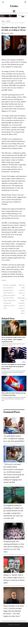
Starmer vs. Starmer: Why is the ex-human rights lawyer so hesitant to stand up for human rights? (14, 579)
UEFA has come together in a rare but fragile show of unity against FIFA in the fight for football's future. (13, 366)
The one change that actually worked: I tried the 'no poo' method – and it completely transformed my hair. (13, 339)
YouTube (4, 280)
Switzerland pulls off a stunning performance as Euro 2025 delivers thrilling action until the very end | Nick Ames (14, 546)
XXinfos (14, 6)
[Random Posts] (3, 2)
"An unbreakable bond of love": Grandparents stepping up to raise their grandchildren (14, 438)
